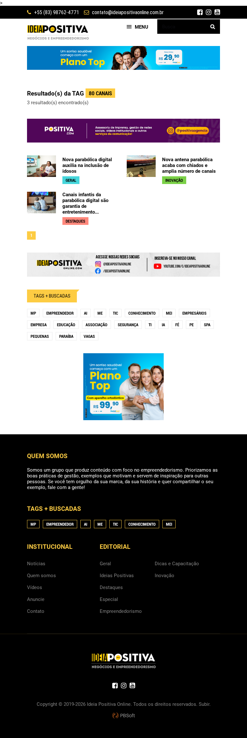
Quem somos (41, 575)
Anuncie (35, 599)
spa (207, 324)
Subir (204, 704)
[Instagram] (208, 12)
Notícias (36, 564)
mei (169, 313)
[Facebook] (200, 12)
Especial (109, 599)
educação (66, 324)
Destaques (111, 587)
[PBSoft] (123, 716)
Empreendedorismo (121, 611)
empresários (194, 313)
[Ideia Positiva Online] (58, 32)
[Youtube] (217, 12)
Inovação (164, 575)
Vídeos (34, 587)
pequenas (40, 336)
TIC (115, 313)
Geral (105, 564)
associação (96, 324)
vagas (89, 336)
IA (163, 324)
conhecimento (142, 313)
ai (85, 313)
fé (177, 324)
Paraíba (66, 336)
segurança (128, 324)
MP (33, 313)
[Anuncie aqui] (123, 274)
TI (150, 324)
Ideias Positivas (117, 575)
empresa (39, 324)
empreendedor (60, 313)
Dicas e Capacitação (177, 564)
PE (191, 324)
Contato (35, 611)
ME (100, 313)
